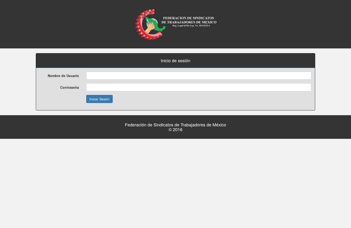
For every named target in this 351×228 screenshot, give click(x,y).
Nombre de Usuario (63, 75)
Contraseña (69, 87)
